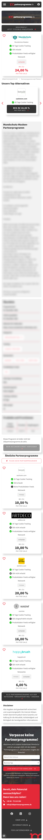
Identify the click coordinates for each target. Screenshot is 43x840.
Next (40, 103)
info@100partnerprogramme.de (19, 804)
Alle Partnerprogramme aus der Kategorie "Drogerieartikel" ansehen (21, 696)
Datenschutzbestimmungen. (28, 777)
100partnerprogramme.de (10, 79)
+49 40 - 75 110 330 (14, 801)
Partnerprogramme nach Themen (31, 79)
